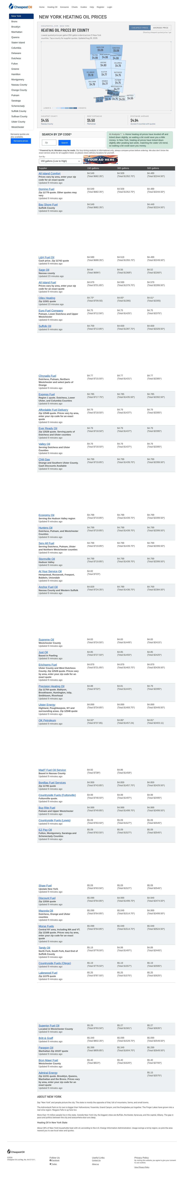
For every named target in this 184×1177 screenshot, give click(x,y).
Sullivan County (19, 116)
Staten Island (18, 42)
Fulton (14, 64)
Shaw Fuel (45, 885)
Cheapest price (140, 28)
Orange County (19, 90)
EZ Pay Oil (45, 829)
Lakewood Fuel (48, 972)
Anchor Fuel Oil (48, 587)
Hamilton (15, 74)
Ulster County (18, 122)
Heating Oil (52, 7)
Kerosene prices (21, 141)
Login (109, 7)
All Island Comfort (49, 173)
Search (64, 143)
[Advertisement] (106, 234)
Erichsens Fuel (48, 664)
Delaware (16, 53)
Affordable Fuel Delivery (53, 410)
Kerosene (64, 7)
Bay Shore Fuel (48, 204)
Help (92, 7)
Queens (15, 37)
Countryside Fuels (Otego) (55, 963)
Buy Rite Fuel (47, 807)
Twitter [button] (54, 1164)
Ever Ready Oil (48, 428)
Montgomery (17, 79)
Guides (83, 7)
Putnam (15, 95)
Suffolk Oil (45, 326)
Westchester (17, 127)
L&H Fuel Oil (46, 257)
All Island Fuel (47, 282)
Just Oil (43, 652)
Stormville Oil (47, 559)
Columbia (16, 48)
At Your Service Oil (50, 571)
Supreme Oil (46, 639)
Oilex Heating (47, 298)
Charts (75, 7)
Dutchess (16, 58)
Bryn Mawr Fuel (48, 1060)
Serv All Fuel (46, 543)
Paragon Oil (46, 1047)
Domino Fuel (46, 189)
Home (41, 7)
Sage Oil (44, 270)
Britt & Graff (46, 1038)
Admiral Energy (48, 1072)
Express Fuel (47, 394)
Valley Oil (44, 444)
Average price (160, 28)
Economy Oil (46, 515)
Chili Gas (44, 459)
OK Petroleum (47, 720)
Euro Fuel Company (51, 310)
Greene (15, 69)
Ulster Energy (47, 704)
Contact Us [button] (96, 1160)
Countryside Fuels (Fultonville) (57, 795)
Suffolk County (18, 111)
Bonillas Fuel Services (52, 782)
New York (16, 16)
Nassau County (19, 85)
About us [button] (95, 1164)
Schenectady (18, 106)
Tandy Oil (44, 947)
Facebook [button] (55, 1160)
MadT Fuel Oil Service (52, 770)
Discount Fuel (47, 898)
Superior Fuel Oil (49, 1025)
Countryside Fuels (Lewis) (55, 820)
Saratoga (16, 101)
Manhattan (16, 32)
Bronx (14, 21)
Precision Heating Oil (51, 686)
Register (100, 7)
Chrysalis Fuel (47, 376)
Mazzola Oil (46, 910)
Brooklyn (15, 27)
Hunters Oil (45, 527)
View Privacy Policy (141, 1167)
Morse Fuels (46, 926)
